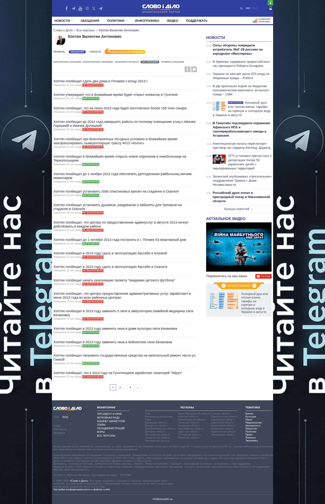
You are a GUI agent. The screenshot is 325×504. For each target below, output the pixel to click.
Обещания (90, 20)
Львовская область (189, 425)
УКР (248, 8)
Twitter (194, 69)
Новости (62, 20)
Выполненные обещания (67, 62)
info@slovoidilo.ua (162, 499)
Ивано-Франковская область (194, 413)
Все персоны (86, 30)
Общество (251, 428)
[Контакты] (270, 8)
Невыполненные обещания (98, 62)
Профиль (59, 52)
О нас (57, 426)
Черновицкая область (223, 434)
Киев (147, 413)
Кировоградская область (192, 419)
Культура (250, 416)
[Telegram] (73, 8)
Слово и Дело (63, 30)
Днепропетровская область (160, 428)
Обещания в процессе (127, 62)
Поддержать (197, 20)
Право (248, 434)
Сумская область (220, 413)
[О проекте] (270, 2)
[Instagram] (87, 8)
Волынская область (156, 425)
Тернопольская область (224, 416)
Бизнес (249, 413)
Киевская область (188, 416)
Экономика (251, 440)
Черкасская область (222, 428)
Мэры (101, 432)
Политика (250, 431)
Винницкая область (156, 422)
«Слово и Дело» (79, 480)
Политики (115, 20)
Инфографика (147, 20)
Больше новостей (236, 209)
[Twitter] (93, 8)
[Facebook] (66, 8)
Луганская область (188, 422)
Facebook (187, 69)
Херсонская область (222, 422)
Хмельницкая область (223, 425)
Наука (248, 419)
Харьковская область (223, 419)
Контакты (60, 429)
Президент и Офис (109, 414)
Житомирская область (157, 434)
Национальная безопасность (253, 424)
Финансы (250, 437)
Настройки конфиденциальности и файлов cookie (81, 489)
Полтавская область (189, 434)
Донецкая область (155, 431)
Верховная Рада (108, 417)
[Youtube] (80, 8)
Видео (172, 20)
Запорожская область (157, 440)
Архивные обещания (172, 62)
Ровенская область (189, 437)
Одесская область (188, 431)
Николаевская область (191, 428)
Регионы (187, 407)
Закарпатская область (157, 437)
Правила (59, 433)
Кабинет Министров (111, 421)
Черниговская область (223, 431)
